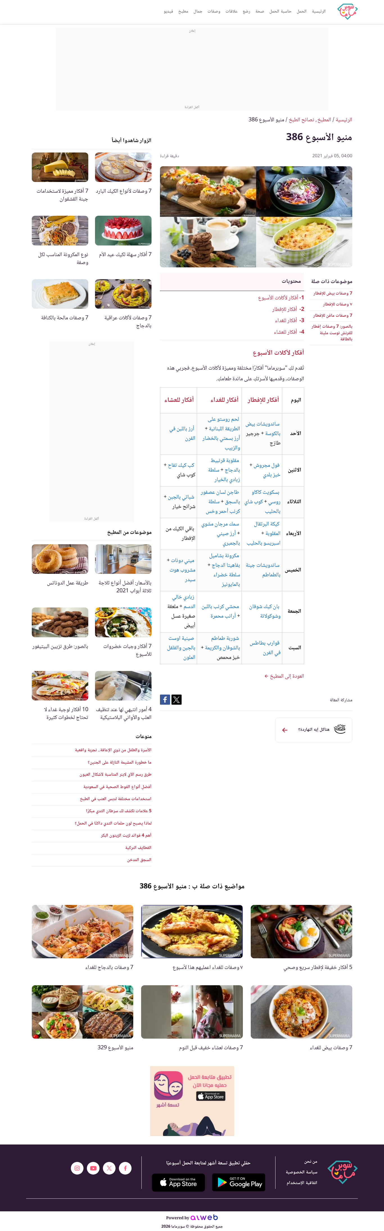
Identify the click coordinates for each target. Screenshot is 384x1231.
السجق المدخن (139, 860)
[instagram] (77, 1168)
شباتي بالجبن (181, 497)
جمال (197, 11)
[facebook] (125, 1168)
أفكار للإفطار (284, 310)
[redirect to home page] (347, 12)
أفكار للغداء (286, 321)
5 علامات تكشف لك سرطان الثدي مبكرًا (119, 811)
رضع (246, 11)
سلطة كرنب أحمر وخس (223, 506)
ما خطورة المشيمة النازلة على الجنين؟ (120, 762)
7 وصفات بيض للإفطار (332, 293)
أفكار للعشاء (285, 332)
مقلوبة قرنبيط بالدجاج (225, 465)
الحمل (302, 11)
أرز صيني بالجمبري (228, 538)
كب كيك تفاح (181, 465)
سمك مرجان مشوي (220, 524)
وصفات (213, 11)
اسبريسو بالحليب (264, 543)
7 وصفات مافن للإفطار (332, 316)
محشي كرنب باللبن (220, 607)
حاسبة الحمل (280, 11)
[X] (109, 1168)
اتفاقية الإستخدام (302, 1183)
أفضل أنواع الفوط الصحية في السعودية (117, 787)
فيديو (168, 11)
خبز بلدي (272, 475)
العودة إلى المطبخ (286, 677)
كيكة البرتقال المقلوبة (267, 529)
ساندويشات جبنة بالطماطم (263, 570)
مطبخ (183, 11)
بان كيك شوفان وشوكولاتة (265, 611)
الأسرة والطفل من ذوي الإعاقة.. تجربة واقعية (113, 750)
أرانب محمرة (223, 616)
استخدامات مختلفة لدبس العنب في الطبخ (116, 799)
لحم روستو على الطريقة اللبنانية (224, 424)
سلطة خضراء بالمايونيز (226, 580)
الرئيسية (319, 11)
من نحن (310, 1162)
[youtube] (93, 1168)
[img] (192, 1101)
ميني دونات (182, 561)
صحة (259, 11)
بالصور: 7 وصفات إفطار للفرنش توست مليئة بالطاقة (331, 333)
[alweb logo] (204, 1218)
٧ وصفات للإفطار (337, 304)
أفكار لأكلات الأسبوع (278, 298)
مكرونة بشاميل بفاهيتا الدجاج (224, 560)
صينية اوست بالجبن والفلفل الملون (181, 648)
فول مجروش (266, 465)
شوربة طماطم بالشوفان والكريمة (222, 643)
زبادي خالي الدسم (183, 602)
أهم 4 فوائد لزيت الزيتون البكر (126, 835)
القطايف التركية (138, 848)
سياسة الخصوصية (301, 1172)
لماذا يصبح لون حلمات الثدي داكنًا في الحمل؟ (113, 823)
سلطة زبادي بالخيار (224, 475)
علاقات (231, 11)
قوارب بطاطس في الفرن (265, 648)
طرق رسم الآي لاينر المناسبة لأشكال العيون (116, 775)
